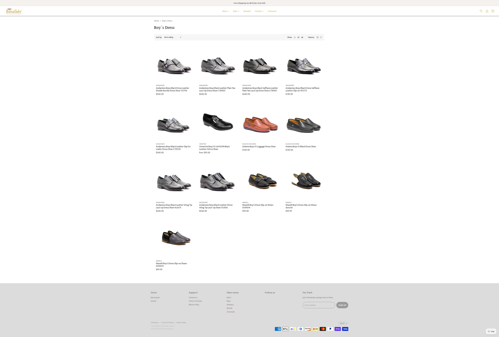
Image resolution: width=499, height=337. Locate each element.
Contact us (193, 297)
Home (156, 21)
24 (295, 37)
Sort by (159, 37)
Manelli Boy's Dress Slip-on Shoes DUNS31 (171, 264)
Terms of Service (195, 301)
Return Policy (194, 304)
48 (302, 37)
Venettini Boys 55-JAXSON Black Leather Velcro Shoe (214, 148)
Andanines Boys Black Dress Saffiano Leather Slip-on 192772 (302, 89)
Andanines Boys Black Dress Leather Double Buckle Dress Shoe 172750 (172, 89)
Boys (235, 11)
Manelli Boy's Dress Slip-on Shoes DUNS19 (257, 206)
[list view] (321, 37)
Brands (258, 11)
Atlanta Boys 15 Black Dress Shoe (301, 146)
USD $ (342, 323)
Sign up (342, 305)
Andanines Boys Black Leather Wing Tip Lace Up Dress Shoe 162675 (174, 206)
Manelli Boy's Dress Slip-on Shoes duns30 (301, 206)
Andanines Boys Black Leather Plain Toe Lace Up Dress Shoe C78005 (217, 89)
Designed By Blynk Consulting (162, 329)
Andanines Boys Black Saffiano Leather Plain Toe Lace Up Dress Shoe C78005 (260, 89)
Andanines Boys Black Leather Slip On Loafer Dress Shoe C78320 (173, 148)
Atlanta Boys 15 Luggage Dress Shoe (259, 146)
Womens (247, 11)
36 (298, 37)
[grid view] (317, 37)
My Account (155, 297)
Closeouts (272, 11)
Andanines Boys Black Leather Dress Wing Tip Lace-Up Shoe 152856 (215, 206)
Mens (225, 11)
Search (153, 301)
